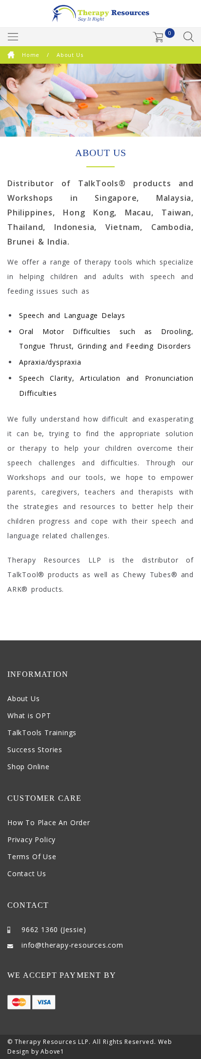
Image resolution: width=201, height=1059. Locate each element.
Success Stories (34, 749)
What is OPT (29, 715)
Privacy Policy (31, 839)
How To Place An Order (48, 822)
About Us (23, 698)
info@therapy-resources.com (72, 945)
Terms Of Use (32, 856)
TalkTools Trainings (42, 732)
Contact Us (26, 873)
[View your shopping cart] (158, 37)
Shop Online (28, 766)
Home (31, 54)
